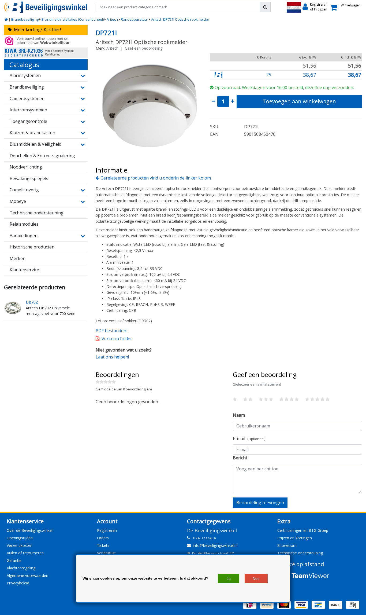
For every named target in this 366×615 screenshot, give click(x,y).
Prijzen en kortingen (294, 537)
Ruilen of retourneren (25, 552)
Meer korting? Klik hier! (36, 29)
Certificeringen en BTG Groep (302, 530)
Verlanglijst (106, 552)
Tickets (103, 545)
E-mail (249, 438)
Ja (229, 578)
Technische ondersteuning (300, 552)
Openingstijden (20, 537)
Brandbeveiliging (25, 19)
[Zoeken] (265, 7)
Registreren (107, 530)
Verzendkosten (19, 545)
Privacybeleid (18, 582)
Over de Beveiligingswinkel (30, 530)
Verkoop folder (117, 339)
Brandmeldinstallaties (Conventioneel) (73, 19)
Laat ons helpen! (112, 357)
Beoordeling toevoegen (260, 503)
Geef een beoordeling (143, 48)
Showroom (287, 545)
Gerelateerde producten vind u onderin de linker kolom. (155, 178)
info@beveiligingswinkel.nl (215, 545)
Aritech (112, 19)
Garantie (14, 560)
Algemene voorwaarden (27, 575)
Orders (103, 537)
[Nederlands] (294, 7)
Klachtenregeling (21, 567)
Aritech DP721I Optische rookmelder (180, 19)
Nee (256, 578)
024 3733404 (203, 537)
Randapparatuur (134, 19)
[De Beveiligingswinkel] (46, 7)
